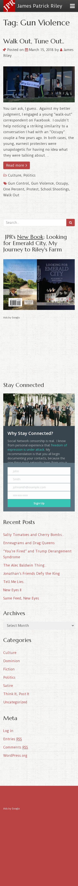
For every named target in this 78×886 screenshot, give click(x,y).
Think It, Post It (16, 694)
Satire (8, 686)
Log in (8, 731)
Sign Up (39, 503)
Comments (15, 747)
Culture (14, 175)
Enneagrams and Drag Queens (29, 543)
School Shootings (55, 189)
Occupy (62, 183)
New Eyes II (12, 590)
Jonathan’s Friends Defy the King (31, 574)
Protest (32, 189)
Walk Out (11, 195)
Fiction (9, 669)
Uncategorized (15, 702)
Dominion (11, 661)
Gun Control (18, 183)
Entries (12, 739)
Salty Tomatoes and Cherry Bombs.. (33, 535)
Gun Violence (42, 183)
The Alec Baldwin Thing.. (25, 565)
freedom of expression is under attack (37, 447)
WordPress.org (15, 755)
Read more (15, 165)
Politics (29, 175)
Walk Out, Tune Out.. (33, 41)
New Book (30, 236)
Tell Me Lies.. (14, 582)
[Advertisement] (39, 347)
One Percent (13, 189)
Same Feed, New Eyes (21, 598)
